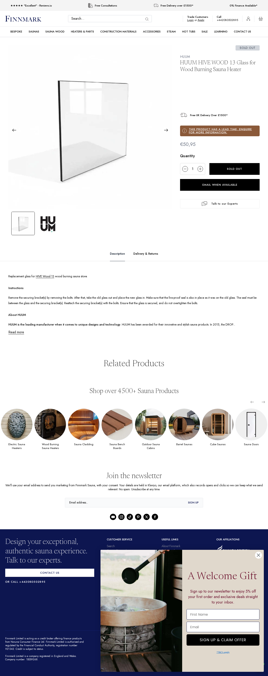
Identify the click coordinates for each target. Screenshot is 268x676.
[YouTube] (113, 517)
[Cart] (261, 19)
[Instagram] (121, 517)
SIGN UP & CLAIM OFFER (223, 638)
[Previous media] (14, 130)
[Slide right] (263, 402)
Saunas (34, 32)
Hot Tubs (188, 32)
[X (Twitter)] (146, 517)
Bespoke (16, 32)
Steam (171, 32)
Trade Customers (199, 17)
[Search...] (148, 19)
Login (192, 20)
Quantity (187, 156)
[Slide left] (252, 402)
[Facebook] (155, 517)
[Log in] (248, 19)
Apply (203, 20)
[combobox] (111, 18)
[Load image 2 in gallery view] (48, 223)
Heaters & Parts (82, 32)
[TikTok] (130, 517)
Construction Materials (118, 32)
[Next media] (166, 130)
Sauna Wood (54, 32)
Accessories (152, 32)
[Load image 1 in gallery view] (23, 223)
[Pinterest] (138, 517)
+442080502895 (228, 20)
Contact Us (242, 32)
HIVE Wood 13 (48, 276)
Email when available (219, 185)
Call (221, 17)
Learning (221, 32)
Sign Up (193, 503)
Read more (16, 332)
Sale (205, 32)
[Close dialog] (258, 555)
